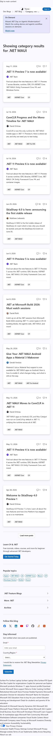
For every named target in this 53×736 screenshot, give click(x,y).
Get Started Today (12, 556)
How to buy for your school (30, 697)
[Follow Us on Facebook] (4, 626)
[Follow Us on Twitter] (10, 626)
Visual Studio (31, 717)
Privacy (44, 729)
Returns (28, 689)
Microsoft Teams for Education (37, 694)
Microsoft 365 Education (9, 697)
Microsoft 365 (42, 706)
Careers (40, 717)
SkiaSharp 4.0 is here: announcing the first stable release (26, 211)
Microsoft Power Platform (10, 709)
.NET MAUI (15, 576)
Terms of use (18, 731)
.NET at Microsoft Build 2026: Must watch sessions (23, 306)
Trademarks (28, 731)
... (38, 11)
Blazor (40, 576)
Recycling (47, 731)
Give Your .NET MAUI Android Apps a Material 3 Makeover (23, 355)
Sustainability (26, 723)
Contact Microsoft (34, 729)
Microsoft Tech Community (29, 714)
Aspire (6, 576)
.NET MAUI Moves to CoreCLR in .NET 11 (25, 404)
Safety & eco (38, 731)
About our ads (5, 734)
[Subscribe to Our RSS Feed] (44, 626)
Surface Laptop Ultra (30, 680)
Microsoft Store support (15, 689)
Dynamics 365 (30, 706)
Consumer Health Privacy (10, 729)
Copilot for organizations (16, 683)
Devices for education (16, 694)
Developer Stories (10, 580)
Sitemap (23, 729)
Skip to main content (8, 1)
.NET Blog (18, 11)
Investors (40, 720)
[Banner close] (46, 18)
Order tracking (37, 689)
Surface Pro (4, 680)
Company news (14, 720)
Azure (28, 580)
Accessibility (15, 723)
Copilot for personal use (36, 683)
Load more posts (26, 535)
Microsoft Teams (27, 709)
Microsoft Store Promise (19, 692)
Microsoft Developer (25, 712)
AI (22, 576)
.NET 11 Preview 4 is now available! (26, 449)
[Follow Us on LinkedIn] (15, 626)
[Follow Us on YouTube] (21, 626)
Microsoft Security (17, 706)
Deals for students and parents (33, 700)
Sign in (46, 9)
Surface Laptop (15, 680)
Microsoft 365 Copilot (42, 709)
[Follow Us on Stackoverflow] (38, 626)
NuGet (21, 580)
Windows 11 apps (22, 686)
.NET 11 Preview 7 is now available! (26, 71)
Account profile (36, 686)
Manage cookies (6, 731)
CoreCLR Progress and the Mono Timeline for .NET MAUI (25, 119)
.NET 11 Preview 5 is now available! (26, 258)
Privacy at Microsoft (28, 720)
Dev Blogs (7, 11)
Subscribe (8, 671)
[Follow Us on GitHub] (32, 626)
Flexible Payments (36, 692)
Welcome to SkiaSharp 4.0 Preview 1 (21, 497)
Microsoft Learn (39, 712)
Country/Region (10, 652)
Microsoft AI (5, 706)
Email (5, 642)
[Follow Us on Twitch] (27, 626)
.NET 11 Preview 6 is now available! (26, 163)
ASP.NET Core (30, 576)
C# (46, 576)
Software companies (18, 717)
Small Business (5, 712)
